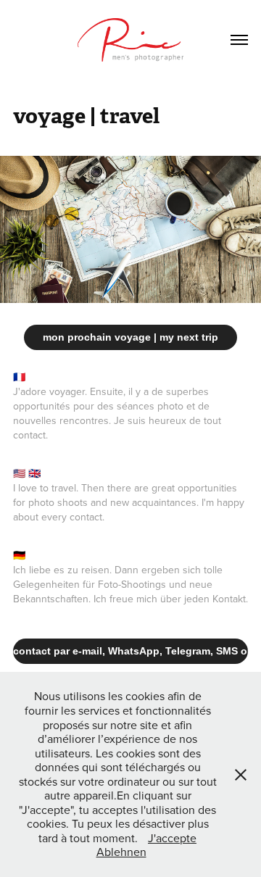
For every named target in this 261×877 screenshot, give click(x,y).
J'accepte (172, 838)
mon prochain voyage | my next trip (130, 337)
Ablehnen (121, 852)
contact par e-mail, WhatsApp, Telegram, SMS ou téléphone (130, 651)
